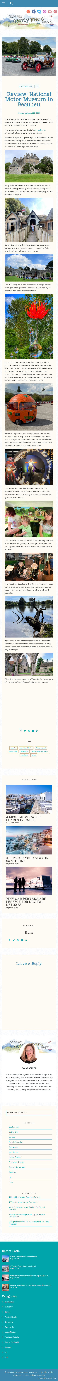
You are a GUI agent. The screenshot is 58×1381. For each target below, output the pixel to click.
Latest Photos (15, 1157)
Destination (26, 86)
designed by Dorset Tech (35, 1375)
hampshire (24, 751)
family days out (41, 748)
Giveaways (13, 1147)
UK (36, 86)
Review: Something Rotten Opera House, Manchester (27, 1215)
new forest (24, 755)
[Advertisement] (29, 704)
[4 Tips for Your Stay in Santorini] (29, 841)
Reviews (12, 1172)
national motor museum (40, 751)
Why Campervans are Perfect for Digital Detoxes (27, 1208)
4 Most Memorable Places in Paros (24, 1197)
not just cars (39, 130)
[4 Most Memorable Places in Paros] (29, 800)
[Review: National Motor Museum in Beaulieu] (25, 730)
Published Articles (16, 1162)
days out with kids (26, 748)
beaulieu (13, 748)
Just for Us (13, 1152)
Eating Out (13, 1132)
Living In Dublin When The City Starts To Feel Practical (29, 1222)
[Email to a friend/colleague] (33, 730)
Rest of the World (17, 1167)
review (34, 755)
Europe (12, 1137)
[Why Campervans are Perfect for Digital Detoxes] (29, 881)
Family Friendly (15, 1142)
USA (11, 1182)
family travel (13, 751)
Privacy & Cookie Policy (47, 1378)
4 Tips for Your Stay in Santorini (23, 1202)
